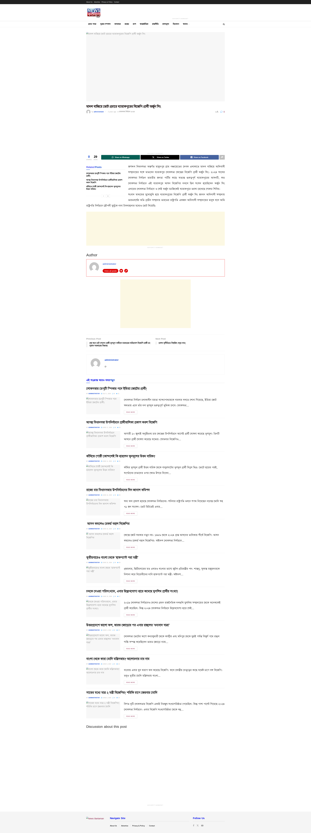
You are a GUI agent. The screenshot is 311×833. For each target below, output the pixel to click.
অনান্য (185, 24)
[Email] (121, 271)
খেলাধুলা (165, 24)
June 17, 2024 (107, 427)
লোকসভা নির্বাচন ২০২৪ (127, 111)
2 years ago (112, 111)
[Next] (108, 196)
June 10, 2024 (107, 495)
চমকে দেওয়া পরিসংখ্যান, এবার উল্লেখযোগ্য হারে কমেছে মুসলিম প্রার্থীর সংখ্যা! (132, 591)
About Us (89, 2)
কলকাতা (117, 24)
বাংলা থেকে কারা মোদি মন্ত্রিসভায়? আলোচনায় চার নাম (117, 659)
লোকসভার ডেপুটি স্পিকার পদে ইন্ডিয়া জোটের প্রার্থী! (103, 174)
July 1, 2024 (106, 393)
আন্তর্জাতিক (144, 24)
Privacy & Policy (107, 2)
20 (119, 495)
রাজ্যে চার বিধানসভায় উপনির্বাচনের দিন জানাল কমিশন (118, 490)
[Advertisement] (180, 10)
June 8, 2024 (106, 630)
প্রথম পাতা (92, 24)
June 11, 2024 (107, 461)
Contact (116, 2)
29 (119, 427)
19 (119, 698)
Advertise (97, 2)
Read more (130, 412)
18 (119, 630)
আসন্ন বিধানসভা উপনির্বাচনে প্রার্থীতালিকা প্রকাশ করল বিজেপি (104, 181)
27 (119, 596)
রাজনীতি (155, 24)
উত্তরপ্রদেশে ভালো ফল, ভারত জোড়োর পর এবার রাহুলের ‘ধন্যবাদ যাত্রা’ (127, 625)
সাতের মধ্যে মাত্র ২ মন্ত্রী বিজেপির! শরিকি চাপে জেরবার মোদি (121, 692)
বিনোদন (176, 24)
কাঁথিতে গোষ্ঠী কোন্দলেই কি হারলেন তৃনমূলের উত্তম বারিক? (103, 188)
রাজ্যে (127, 24)
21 (118, 393)
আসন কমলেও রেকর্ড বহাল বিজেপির (107, 523)
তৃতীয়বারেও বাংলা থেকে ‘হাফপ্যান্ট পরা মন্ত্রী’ (112, 557)
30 (119, 529)
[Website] (126, 271)
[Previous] (103, 196)
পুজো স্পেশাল (105, 24)
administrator (99, 111)
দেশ (134, 24)
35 (119, 461)
